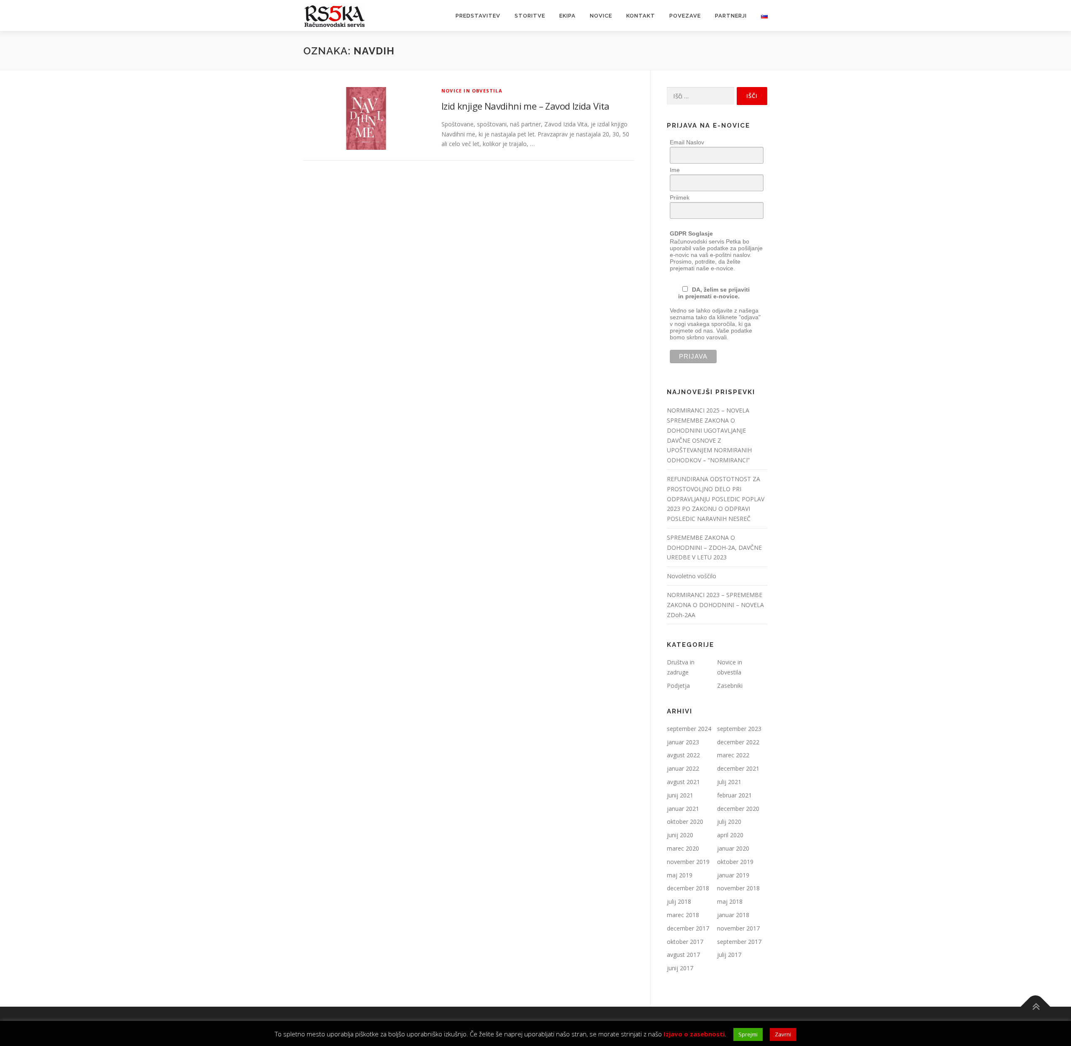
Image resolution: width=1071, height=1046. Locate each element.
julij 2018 (679, 901)
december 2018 (688, 888)
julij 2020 (729, 822)
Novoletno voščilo (691, 576)
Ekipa (567, 16)
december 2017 (688, 928)
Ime (675, 170)
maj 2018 (730, 901)
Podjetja (678, 686)
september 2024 (689, 729)
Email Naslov (687, 142)
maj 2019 (679, 875)
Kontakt (640, 16)
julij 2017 (729, 955)
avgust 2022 (683, 755)
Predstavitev (478, 16)
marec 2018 (683, 915)
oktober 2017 (685, 942)
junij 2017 (680, 968)
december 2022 (738, 742)
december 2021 (738, 768)
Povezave (685, 16)
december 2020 (738, 809)
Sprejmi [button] (748, 1034)
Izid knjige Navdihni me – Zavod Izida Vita (525, 106)
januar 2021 (683, 809)
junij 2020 (680, 835)
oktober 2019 (735, 862)
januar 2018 (733, 915)
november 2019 (688, 862)
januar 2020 (733, 848)
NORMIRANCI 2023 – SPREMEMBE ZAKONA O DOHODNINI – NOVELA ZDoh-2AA (715, 605)
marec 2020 (683, 848)
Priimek (679, 197)
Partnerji (731, 16)
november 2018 (738, 888)
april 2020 (730, 835)
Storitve (530, 16)
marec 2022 (733, 755)
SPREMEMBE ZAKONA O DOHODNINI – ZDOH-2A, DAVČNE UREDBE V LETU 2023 (714, 547)
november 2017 (738, 928)
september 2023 (739, 729)
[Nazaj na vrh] (1036, 1007)
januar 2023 (683, 742)
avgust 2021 (683, 782)
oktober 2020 (685, 822)
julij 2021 (729, 782)
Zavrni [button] (783, 1034)
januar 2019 (733, 875)
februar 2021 (734, 795)
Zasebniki (730, 686)
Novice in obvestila (471, 90)
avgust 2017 (683, 955)
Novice (601, 16)
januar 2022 (683, 768)
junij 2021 (680, 795)
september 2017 (739, 942)
